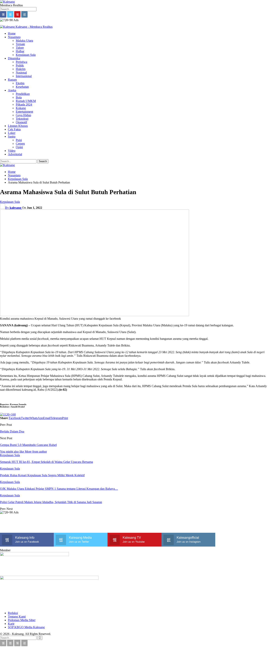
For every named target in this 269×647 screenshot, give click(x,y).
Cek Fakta (14, 129)
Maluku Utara (24, 40)
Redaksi (13, 613)
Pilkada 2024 (24, 104)
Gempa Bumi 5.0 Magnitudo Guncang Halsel (28, 445)
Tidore (20, 47)
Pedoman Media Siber (21, 620)
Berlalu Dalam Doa (12, 431)
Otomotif (21, 122)
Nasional (21, 72)
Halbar (20, 51)
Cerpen (20, 143)
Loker (11, 133)
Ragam (12, 79)
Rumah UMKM (26, 101)
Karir (11, 623)
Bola (19, 97)
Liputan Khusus (18, 125)
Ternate (20, 44)
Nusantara (14, 37)
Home (12, 33)
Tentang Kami (17, 616)
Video (11, 150)
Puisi (19, 140)
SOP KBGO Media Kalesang (26, 627)
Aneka (12, 90)
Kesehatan (22, 86)
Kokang (21, 108)
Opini (19, 147)
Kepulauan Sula (26, 54)
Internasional (24, 76)
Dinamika (14, 58)
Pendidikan (23, 94)
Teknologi (22, 118)
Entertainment (24, 111)
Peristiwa (21, 62)
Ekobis (20, 83)
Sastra (11, 136)
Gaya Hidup (23, 115)
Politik (20, 65)
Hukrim (20, 69)
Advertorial (15, 154)
